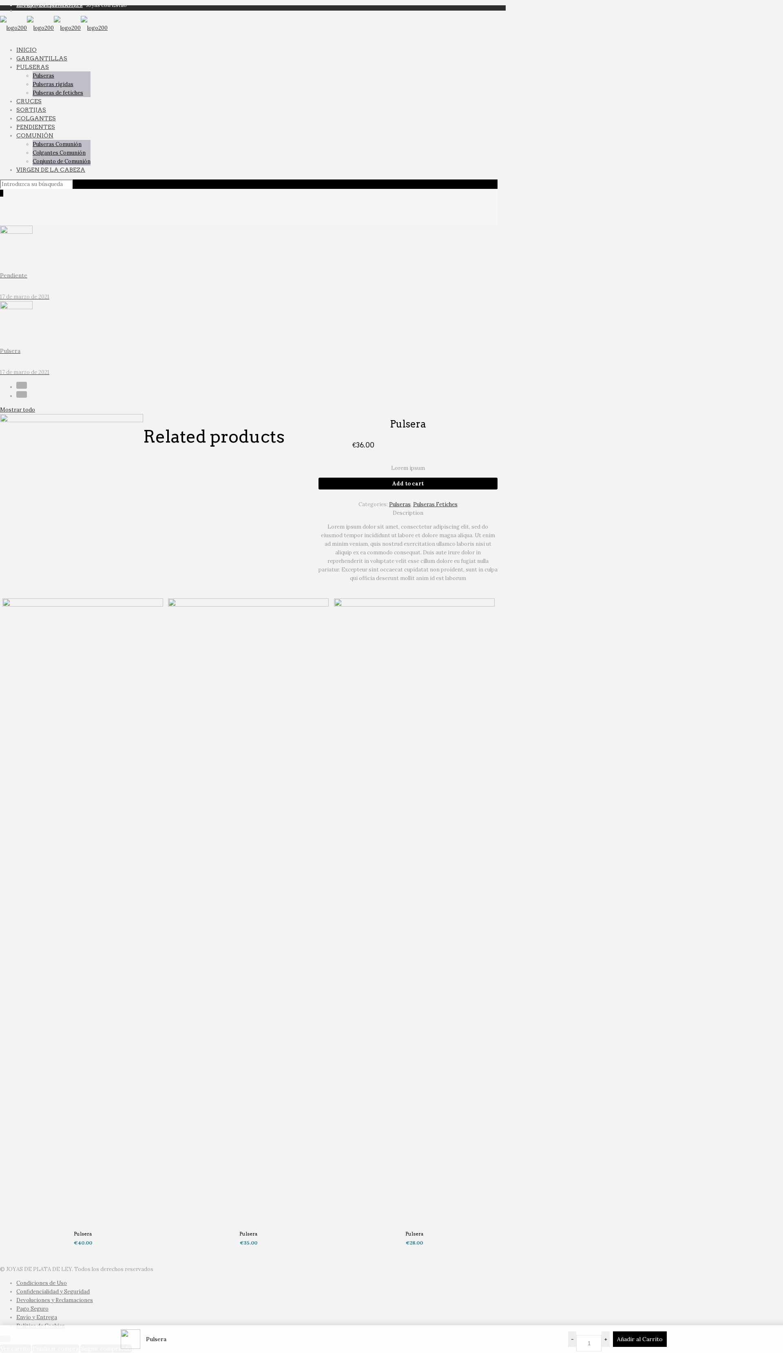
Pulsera (83, 1234)
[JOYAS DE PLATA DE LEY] (54, 28)
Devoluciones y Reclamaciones (54, 1300)
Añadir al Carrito (640, 1339)
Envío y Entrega (36, 1317)
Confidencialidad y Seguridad (53, 1291)
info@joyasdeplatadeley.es (49, 5)
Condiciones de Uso (41, 1283)
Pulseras (400, 504)
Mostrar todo (17, 409)
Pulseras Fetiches (435, 504)
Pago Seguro (32, 1308)
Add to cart (408, 483)
